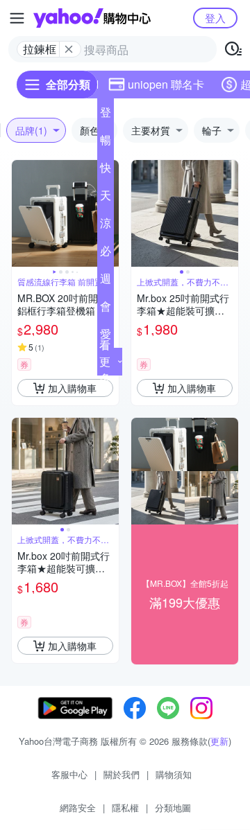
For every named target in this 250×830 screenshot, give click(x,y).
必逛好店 (105, 253)
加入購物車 (72, 388)
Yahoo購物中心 (92, 18)
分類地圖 (173, 807)
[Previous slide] (21, 213)
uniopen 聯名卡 (166, 84)
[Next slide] (229, 213)
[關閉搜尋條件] (68, 49)
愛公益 (105, 337)
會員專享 (105, 309)
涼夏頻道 (105, 226)
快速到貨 (105, 170)
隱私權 (125, 807)
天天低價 (105, 198)
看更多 (104, 361)
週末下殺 (105, 281)
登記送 (105, 115)
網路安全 (78, 807)
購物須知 (174, 774)
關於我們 (121, 774)
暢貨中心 (105, 143)
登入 (215, 17)
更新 (219, 741)
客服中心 (69, 774)
